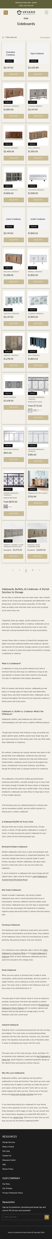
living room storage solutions (22, 1094)
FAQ (4, 1165)
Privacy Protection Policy (12, 1193)
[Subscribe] (47, 1217)
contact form (18, 1118)
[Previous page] (13, 570)
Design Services (8, 1142)
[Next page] (39, 570)
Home (26, 18)
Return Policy (7, 1169)
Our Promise (7, 1188)
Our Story (6, 1184)
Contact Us (6, 1156)
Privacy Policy (26, 1233)
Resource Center (9, 1160)
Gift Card (6, 1151)
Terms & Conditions (14, 1233)
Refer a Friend (8, 1147)
